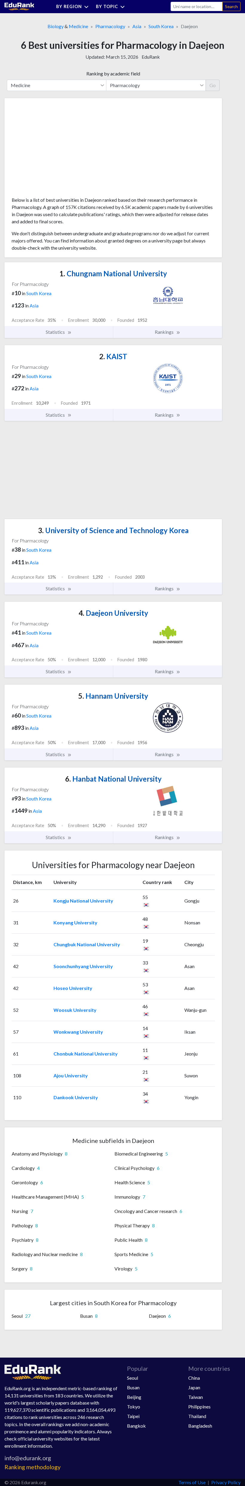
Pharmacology (110, 26)
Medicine (78, 26)
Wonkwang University (78, 1032)
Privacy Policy (226, 1482)
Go (212, 85)
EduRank (151, 57)
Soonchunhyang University (83, 966)
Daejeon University (113, 613)
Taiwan (195, 1397)
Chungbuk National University (86, 944)
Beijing (134, 1397)
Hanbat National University (113, 778)
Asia (136, 26)
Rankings (164, 332)
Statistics (56, 332)
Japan (194, 1387)
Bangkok (136, 1426)
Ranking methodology (32, 1467)
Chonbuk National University (85, 1053)
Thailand (197, 1416)
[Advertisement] (56, 150)
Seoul (132, 1378)
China (194, 1378)
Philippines (199, 1406)
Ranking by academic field (113, 73)
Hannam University (113, 696)
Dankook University (75, 1097)
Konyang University (75, 922)
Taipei (133, 1416)
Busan (133, 1387)
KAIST (113, 356)
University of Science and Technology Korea (113, 530)
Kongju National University (83, 900)
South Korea (161, 26)
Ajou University (70, 1075)
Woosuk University (75, 1010)
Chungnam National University (113, 273)
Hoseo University (72, 988)
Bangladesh (200, 1426)
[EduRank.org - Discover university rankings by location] (19, 6)
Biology (56, 26)
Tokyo (133, 1406)
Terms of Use (192, 1482)
